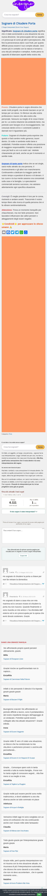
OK (39, 894)
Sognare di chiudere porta (25, 31)
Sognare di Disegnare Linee (13, 659)
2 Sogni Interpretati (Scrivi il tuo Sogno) (15, 27)
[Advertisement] (23, 81)
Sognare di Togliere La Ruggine (14, 784)
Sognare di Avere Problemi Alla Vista (16, 883)
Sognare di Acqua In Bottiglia (13, 807)
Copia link (23, 555)
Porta (10, 434)
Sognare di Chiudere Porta (18, 23)
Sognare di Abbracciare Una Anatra (15, 831)
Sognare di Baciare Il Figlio (12, 699)
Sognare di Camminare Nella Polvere (16, 679)
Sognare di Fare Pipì (10, 851)
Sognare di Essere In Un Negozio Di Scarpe (19, 758)
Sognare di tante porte (12, 164)
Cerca (39, 15)
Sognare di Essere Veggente (13, 732)
